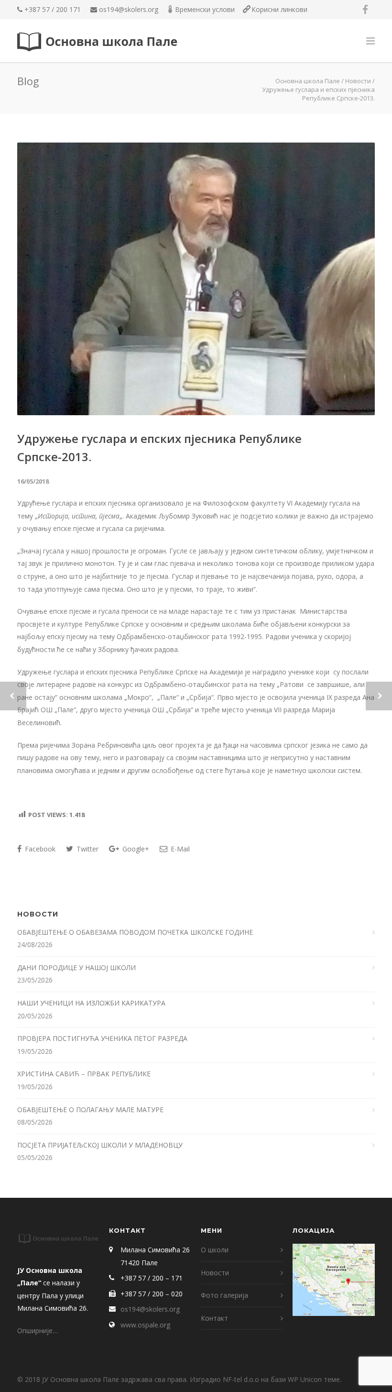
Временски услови (205, 9)
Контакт (214, 1318)
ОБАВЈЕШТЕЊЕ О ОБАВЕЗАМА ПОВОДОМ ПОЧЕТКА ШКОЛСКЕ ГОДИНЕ (136, 932)
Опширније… (37, 1330)
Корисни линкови (279, 9)
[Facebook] (365, 9)
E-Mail (179, 848)
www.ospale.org (145, 1324)
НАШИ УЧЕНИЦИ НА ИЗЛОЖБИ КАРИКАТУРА (92, 1002)
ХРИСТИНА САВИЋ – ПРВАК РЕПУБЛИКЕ (84, 1073)
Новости (358, 81)
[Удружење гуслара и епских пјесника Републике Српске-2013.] (196, 279)
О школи (215, 1249)
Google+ (134, 848)
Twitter (86, 848)
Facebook (39, 848)
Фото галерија (224, 1295)
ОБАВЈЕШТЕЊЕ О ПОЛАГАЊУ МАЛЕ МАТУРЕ (91, 1109)
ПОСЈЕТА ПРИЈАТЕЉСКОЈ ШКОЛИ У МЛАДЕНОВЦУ (100, 1144)
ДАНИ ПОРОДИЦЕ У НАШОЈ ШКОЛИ (77, 967)
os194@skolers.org (128, 9)
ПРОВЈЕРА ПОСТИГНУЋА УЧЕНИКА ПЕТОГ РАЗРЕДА (103, 1038)
